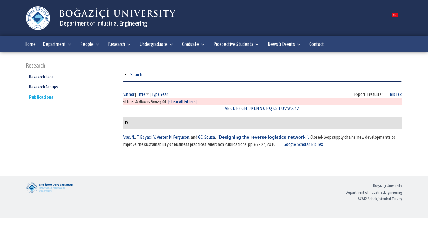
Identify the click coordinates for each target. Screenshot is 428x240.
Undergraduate (153, 44)
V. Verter (160, 137)
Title (141, 94)
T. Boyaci (144, 137)
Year (164, 94)
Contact (316, 44)
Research (116, 44)
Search (136, 74)
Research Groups (43, 86)
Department (54, 44)
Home (30, 44)
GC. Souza (206, 137)
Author (128, 94)
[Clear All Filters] (182, 101)
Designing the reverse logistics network (262, 137)
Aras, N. (129, 137)
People (87, 44)
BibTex (396, 94)
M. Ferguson (179, 137)
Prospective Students (233, 44)
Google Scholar (297, 144)
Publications (41, 97)
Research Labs (41, 76)
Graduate (190, 44)
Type (155, 94)
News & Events (281, 44)
